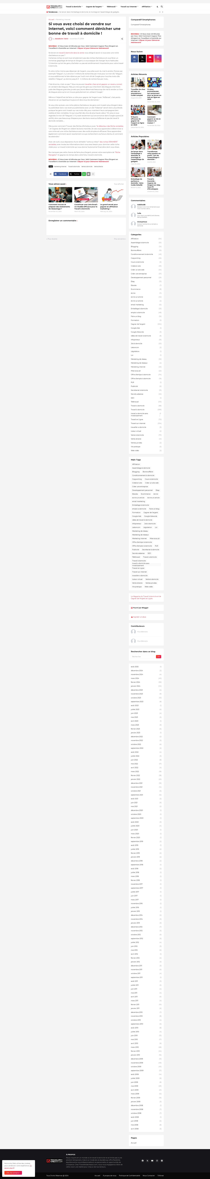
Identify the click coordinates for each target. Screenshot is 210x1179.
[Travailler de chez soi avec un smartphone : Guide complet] (138, 82)
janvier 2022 (146, 779)
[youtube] (152, 1161)
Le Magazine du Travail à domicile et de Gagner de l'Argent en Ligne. (146, 597)
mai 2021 (146, 806)
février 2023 (146, 729)
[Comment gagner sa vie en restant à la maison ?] (154, 110)
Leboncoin (146, 347)
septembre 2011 (146, 977)
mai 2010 (146, 1039)
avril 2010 (146, 1043)
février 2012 (146, 958)
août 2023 (146, 706)
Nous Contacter (149, 1176)
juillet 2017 (146, 892)
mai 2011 (146, 993)
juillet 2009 (146, 1078)
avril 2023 (146, 721)
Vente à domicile (86, 166)
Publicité (146, 386)
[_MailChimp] (158, 63)
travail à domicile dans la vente (72, 53)
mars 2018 (146, 876)
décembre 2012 (146, 927)
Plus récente (52, 239)
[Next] (163, 12)
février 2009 (146, 1098)
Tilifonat (161, 1176)
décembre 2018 (146, 861)
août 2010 (146, 1028)
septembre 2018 (146, 865)
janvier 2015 (146, 911)
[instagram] (157, 1161)
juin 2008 (146, 1121)
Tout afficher (119, 184)
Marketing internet (63, 20)
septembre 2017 (146, 888)
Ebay (146, 281)
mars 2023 (146, 725)
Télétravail (111, 7)
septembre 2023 (146, 702)
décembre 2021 (146, 783)
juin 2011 (146, 989)
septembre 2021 (146, 795)
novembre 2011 (146, 970)
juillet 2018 (146, 872)
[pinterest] (162, 1161)
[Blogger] (142, 65)
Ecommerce (146, 289)
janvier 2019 (146, 857)
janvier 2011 (146, 1008)
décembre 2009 (146, 1059)
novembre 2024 (146, 674)
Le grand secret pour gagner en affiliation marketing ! (109, 206)
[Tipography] (150, 65)
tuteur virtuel (146, 431)
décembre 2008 (146, 1105)
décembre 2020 (146, 810)
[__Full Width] (134, 63)
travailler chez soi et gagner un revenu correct (103, 84)
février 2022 (146, 775)
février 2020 (146, 838)
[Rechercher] (162, 7)
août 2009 (146, 1074)
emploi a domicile (146, 313)
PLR (146, 382)
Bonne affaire (146, 250)
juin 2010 (146, 1036)
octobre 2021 (146, 791)
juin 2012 (146, 946)
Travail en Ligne (146, 419)
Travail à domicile (73, 7)
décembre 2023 (146, 690)
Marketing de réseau (146, 359)
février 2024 (146, 682)
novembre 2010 (146, 1016)
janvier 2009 (146, 1102)
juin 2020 (146, 830)
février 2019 (146, 853)
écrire (146, 293)
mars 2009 (146, 1094)
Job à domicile (146, 344)
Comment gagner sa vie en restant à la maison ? (154, 120)
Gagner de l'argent (94, 7)
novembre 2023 (146, 694)
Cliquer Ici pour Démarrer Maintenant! (93, 48)
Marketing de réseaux (146, 363)
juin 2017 (146, 896)
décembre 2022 (146, 737)
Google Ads (146, 328)
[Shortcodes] (158, 65)
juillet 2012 (146, 942)
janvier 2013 (146, 923)
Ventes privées (146, 443)
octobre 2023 (146, 698)
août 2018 (146, 869)
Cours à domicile (146, 262)
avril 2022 (146, 768)
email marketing (146, 305)
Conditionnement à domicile (146, 254)
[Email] (88, 174)
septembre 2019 (146, 841)
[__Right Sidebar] (142, 63)
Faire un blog (146, 316)
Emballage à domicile (146, 309)
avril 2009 (146, 1090)
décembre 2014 (146, 915)
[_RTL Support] (134, 65)
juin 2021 (146, 803)
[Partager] (122, 39)
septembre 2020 (146, 818)
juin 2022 (146, 760)
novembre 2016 (146, 904)
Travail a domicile (146, 406)
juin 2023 (146, 713)
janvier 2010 (146, 1055)
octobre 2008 (146, 1113)
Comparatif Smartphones (140, 25)
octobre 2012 (146, 935)
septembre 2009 (146, 1071)
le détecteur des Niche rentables (110, 126)
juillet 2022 (146, 756)
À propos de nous (109, 1176)
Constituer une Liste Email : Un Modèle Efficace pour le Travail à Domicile (86, 206)
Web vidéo (146, 451)
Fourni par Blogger (140, 608)
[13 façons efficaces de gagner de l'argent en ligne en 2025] (138, 110)
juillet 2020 (146, 826)
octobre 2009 (146, 1067)
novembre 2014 (146, 919)
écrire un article (146, 301)
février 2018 (146, 880)
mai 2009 (146, 1086)
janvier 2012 (146, 962)
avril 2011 (146, 997)
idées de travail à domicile (146, 336)
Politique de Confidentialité (129, 1176)
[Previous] (160, 12)
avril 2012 (146, 954)
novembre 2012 (146, 931)
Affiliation (146, 7)
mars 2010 (146, 1047)
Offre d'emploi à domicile (146, 379)
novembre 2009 (146, 1063)
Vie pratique (146, 447)
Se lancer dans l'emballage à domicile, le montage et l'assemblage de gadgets (137, 156)
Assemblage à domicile (146, 243)
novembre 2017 (146, 884)
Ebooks (146, 285)
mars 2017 (146, 900)
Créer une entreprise (146, 274)
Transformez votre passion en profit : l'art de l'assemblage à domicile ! (154, 155)
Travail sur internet (129, 7)
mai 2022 (146, 764)
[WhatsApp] (84, 174)
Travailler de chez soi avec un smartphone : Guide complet (138, 92)
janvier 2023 (146, 733)
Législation (146, 351)
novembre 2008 (146, 1109)
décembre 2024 (146, 671)
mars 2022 (146, 772)
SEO (146, 398)
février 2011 (146, 1005)
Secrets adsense (146, 394)
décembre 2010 (146, 1012)
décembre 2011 (146, 966)
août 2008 (146, 1117)
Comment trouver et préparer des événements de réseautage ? (59, 206)
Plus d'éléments (142, 632)
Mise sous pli (146, 371)
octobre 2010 (146, 1020)
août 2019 (146, 845)
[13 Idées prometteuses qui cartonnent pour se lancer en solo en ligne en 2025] (154, 82)
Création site (146, 266)
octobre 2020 (146, 814)
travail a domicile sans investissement (146, 414)
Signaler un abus (139, 617)
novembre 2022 (146, 740)
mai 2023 (146, 717)
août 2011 (146, 981)
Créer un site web (146, 270)
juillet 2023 (146, 709)
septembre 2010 (146, 1024)
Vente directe (98, 166)
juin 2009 (146, 1082)
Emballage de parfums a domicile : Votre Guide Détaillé (137, 182)
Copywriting (146, 258)
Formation (146, 320)
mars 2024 (146, 678)
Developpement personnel (146, 278)
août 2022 (146, 752)
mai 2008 (146, 1125)
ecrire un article (146, 297)
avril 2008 (146, 1129)
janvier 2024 (146, 686)
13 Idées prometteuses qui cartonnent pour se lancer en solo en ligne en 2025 (154, 94)
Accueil (51, 20)
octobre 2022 (146, 744)
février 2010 (146, 1051)
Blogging (146, 247)
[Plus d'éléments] (93, 174)
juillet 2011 (146, 985)
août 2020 (146, 822)
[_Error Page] (150, 63)
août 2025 (146, 667)
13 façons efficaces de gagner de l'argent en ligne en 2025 (137, 121)
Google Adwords (146, 332)
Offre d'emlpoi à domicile (146, 375)
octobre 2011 (146, 973)
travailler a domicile (146, 427)
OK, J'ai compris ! (13, 1173)
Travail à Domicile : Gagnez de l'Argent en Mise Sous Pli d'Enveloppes (85, 12)
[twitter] (147, 1161)
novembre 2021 (146, 787)
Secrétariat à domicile (146, 390)
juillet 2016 (146, 907)
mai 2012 (146, 950)
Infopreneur (146, 340)
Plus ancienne (119, 239)
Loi (146, 355)
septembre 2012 (146, 939)
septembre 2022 (146, 748)
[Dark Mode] (157, 7)
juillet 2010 (146, 1032)
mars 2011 (146, 1001)
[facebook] (142, 1161)
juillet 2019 (146, 849)
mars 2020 (146, 834)
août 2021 (146, 799)
